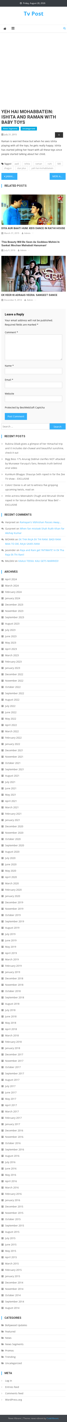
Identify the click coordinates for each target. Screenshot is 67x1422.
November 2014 (14, 1288)
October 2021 (13, 763)
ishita (27, 163)
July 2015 (10, 1238)
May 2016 (10, 1174)
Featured (10, 1331)
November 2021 (14, 756)
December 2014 (14, 1282)
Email (9, 379)
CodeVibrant (52, 1418)
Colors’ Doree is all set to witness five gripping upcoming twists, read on (31, 487)
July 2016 (10, 1162)
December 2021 (14, 750)
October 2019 (13, 915)
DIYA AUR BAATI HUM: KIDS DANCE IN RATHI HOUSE (33, 228)
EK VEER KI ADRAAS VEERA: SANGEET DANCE (29, 295)
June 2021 (10, 788)
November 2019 (14, 908)
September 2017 (14, 1073)
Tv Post (33, 13)
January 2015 (12, 1276)
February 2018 (13, 1041)
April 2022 (11, 725)
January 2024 (12, 598)
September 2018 (14, 997)
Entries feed (12, 1387)
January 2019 (12, 972)
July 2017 (10, 1086)
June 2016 (10, 1168)
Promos (9, 1350)
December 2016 (14, 1130)
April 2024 (11, 579)
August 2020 (12, 851)
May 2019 (10, 946)
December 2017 (14, 1054)
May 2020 (10, 870)
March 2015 (12, 1263)
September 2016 (14, 1149)
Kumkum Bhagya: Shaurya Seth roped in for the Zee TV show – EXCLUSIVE (35, 476)
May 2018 (10, 1022)
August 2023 (12, 623)
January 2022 (12, 744)
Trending (10, 1356)
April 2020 (11, 877)
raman (38, 163)
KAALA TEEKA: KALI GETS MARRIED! (38, 561)
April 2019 (11, 953)
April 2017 (11, 1105)
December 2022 (14, 674)
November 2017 (14, 1060)
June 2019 (10, 940)
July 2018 (10, 1010)
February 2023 (13, 661)
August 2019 (12, 927)
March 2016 (12, 1187)
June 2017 (10, 1092)
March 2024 (12, 585)
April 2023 (11, 649)
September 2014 (14, 1301)
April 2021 (11, 801)
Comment (11, 332)
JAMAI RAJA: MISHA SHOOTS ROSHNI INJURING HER (12, 176)
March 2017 (12, 1111)
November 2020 (14, 832)
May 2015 (10, 1250)
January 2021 (12, 820)
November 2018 (14, 984)
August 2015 (12, 1231)
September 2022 (14, 693)
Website (9, 393)
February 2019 (13, 965)
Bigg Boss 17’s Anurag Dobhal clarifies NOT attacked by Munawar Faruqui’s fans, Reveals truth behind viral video (35, 463)
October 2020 (13, 839)
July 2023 (10, 630)
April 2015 (11, 1257)
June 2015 (10, 1244)
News (8, 1337)
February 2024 (13, 592)
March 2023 (12, 655)
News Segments (10, 128)
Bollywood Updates (16, 1325)
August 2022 (12, 699)
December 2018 (14, 978)
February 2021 (13, 813)
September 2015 (14, 1225)
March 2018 (12, 1035)
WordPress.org (13, 1399)
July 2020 (10, 858)
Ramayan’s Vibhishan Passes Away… (40, 522)
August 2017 (12, 1079)
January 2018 (12, 1048)
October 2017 (13, 1067)
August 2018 (12, 1003)
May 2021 (10, 794)
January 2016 (12, 1200)
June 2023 (10, 636)
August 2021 (12, 775)
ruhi (50, 163)
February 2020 (13, 889)
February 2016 (13, 1193)
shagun (8, 168)
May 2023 (10, 642)
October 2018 (13, 991)
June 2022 (10, 712)
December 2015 (14, 1206)
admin (27, 233)
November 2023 (14, 611)
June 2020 (10, 864)
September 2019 (14, 921)
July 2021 (10, 782)
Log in (8, 1380)
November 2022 (14, 680)
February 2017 (13, 1117)
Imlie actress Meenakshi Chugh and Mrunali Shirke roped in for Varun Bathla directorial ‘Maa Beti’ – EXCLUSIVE (34, 500)
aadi (17, 163)
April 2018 (11, 1029)
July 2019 (10, 934)
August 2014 (12, 1307)
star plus (21, 168)
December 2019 (14, 902)
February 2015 (13, 1269)
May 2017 (10, 1098)
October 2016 (13, 1143)
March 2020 (12, 883)
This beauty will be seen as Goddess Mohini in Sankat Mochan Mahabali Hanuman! (30, 243)
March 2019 (12, 959)
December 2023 (14, 604)
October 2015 (13, 1219)
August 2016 (12, 1155)
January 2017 (12, 1124)
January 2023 (12, 668)
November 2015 (14, 1212)
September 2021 (14, 769)
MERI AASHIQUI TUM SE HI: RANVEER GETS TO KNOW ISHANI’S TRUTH (59, 176)
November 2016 (14, 1136)
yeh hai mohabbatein (42, 168)
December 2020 (14, 826)
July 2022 (10, 706)
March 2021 (12, 807)
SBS (59, 163)
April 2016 (11, 1181)
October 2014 (13, 1295)
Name (9, 365)
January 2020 (12, 896)
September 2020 (14, 845)
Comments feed (14, 1393)
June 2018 (10, 1016)
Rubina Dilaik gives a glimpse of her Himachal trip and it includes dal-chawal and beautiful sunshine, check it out (34, 448)
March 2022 (12, 731)
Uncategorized (28, 128)
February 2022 (13, 737)
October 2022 (13, 687)
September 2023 (14, 617)
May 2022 (10, 718)
